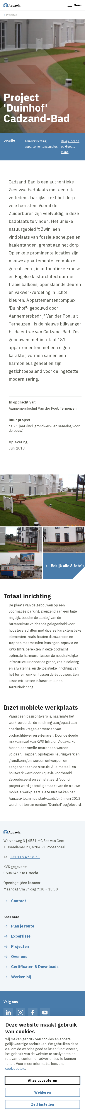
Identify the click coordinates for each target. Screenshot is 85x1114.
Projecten (11, 14)
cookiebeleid (15, 1068)
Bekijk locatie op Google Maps (70, 146)
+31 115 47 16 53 (25, 857)
